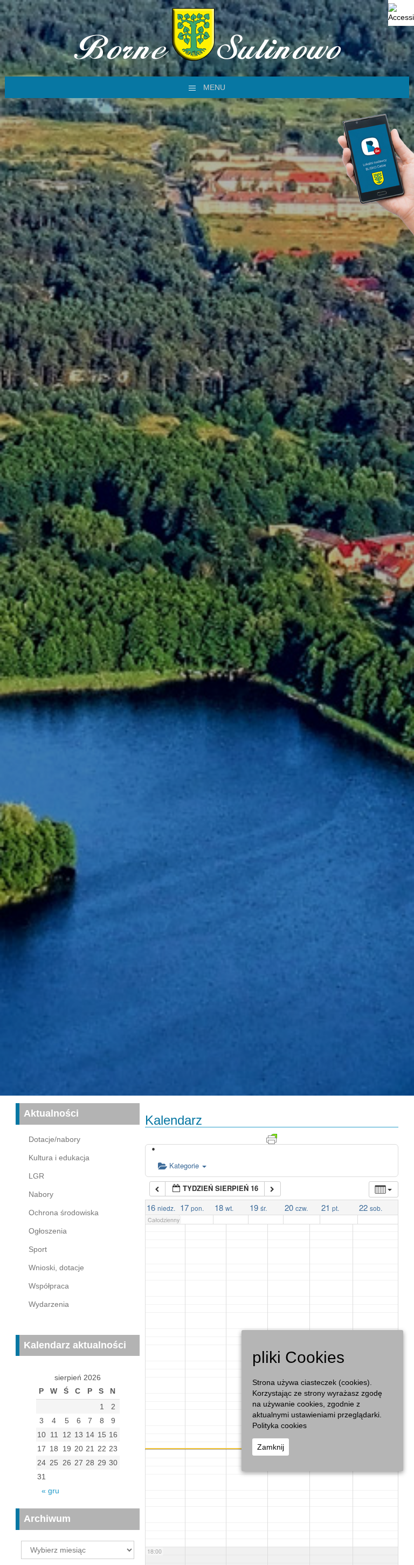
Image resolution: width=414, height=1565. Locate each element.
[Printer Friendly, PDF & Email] (271, 1138)
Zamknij (270, 1447)
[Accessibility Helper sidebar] (401, 13)
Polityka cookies (279, 1425)
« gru (50, 1490)
